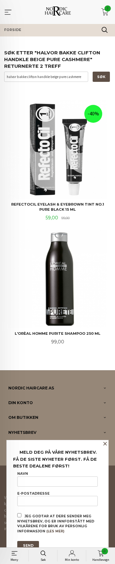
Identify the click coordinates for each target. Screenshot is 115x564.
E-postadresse (33, 493)
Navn (22, 474)
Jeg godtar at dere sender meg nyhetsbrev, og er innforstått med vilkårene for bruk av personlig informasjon (55, 523)
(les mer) (55, 531)
